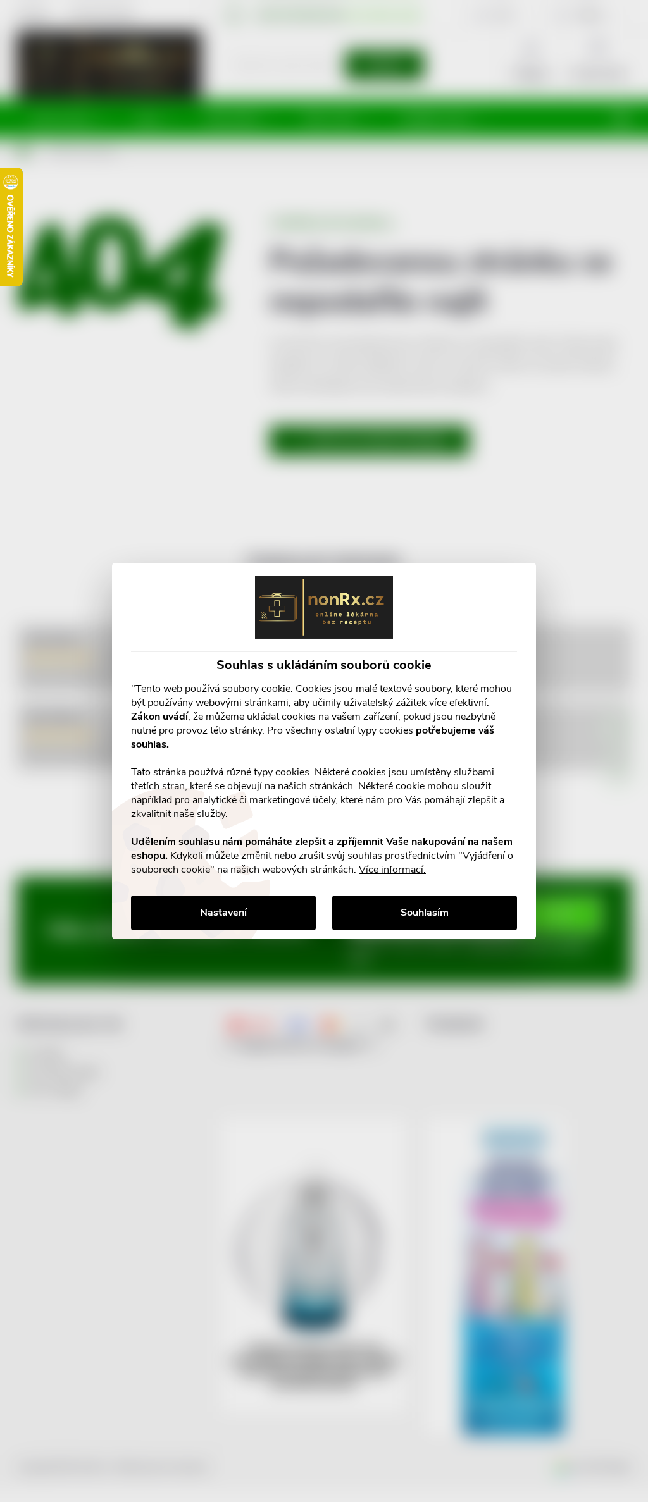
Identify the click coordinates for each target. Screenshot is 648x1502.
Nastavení (223, 913)
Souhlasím (425, 913)
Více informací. (392, 870)
